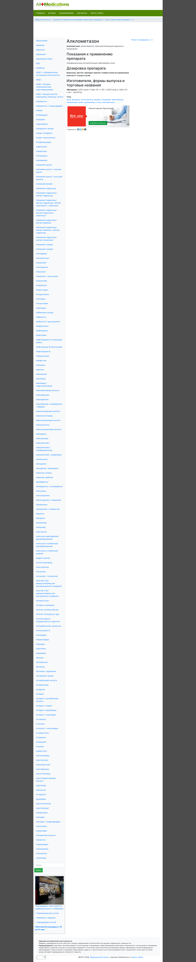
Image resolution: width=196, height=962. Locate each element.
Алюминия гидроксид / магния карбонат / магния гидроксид (47, 230)
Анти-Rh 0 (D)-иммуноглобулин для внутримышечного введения (49, 583)
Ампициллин (41, 504)
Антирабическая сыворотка (48, 626)
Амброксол (41, 317)
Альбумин (40, 119)
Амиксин (40, 369)
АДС (38, 63)
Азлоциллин (41, 853)
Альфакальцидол (43, 142)
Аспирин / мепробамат (46, 710)
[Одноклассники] (83, 129)
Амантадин (41, 308)
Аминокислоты (43, 425)
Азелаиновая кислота (45, 835)
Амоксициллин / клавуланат (48, 500)
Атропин (40, 746)
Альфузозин (41, 151)
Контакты (82, 13)
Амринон (40, 513)
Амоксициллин (42, 495)
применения (72, 102)
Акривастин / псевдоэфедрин (49, 106)
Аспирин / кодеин (44, 706)
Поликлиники (66, 13)
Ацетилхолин (42, 760)
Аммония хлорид (43, 473)
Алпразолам (41, 281)
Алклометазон (42, 258)
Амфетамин (41, 335)
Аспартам (40, 689)
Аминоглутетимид (44, 416)
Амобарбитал (42, 482)
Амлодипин (41, 464)
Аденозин (40, 50)
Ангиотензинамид (44, 562)
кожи (98, 102)
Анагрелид (41, 527)
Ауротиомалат (42, 808)
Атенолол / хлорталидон (47, 728)
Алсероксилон (42, 294)
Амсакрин (40, 518)
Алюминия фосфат (44, 184)
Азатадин (40, 817)
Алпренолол (41, 285)
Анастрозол (41, 532)
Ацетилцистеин (43, 764)
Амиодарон (41, 434)
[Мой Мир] (85, 129)
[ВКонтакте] (78, 129)
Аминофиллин (42, 399)
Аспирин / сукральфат (46, 715)
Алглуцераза (41, 156)
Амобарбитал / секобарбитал (49, 486)
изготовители (87, 99)
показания (106, 99)
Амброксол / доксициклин (48, 321)
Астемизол (41, 719)
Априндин (40, 644)
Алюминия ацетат (44, 165)
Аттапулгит (41, 794)
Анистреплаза (42, 567)
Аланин (39, 110)
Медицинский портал (42, 19)
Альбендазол (42, 115)
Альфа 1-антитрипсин (45, 137)
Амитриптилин (42, 443)
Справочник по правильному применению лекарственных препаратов (78, 19)
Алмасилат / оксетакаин (47, 276)
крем (80, 102)
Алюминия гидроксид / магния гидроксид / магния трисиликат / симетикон (48, 203)
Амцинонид (41, 523)
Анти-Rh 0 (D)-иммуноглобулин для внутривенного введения (47, 593)
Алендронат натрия (45, 128)
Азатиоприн (41, 826)
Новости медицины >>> (142, 40)
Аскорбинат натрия (45, 676)
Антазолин (40, 571)
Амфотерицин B (43, 351)
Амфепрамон (42, 330)
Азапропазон (42, 812)
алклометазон (108, 102)
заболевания (117, 99)
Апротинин (41, 648)
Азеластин (40, 840)
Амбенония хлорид (44, 312)
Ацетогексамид (43, 774)
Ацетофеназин (42, 769)
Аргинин (40, 658)
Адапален (40, 45)
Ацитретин (41, 790)
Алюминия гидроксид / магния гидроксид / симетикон (46, 213)
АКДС (38, 79)
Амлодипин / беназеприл (47, 468)
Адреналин (41, 54)
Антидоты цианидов (45, 605)
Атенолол (40, 724)
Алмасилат (41, 272)
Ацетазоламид (42, 755)
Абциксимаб (41, 41)
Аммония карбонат (44, 477)
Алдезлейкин (42, 124)
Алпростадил (42, 290)
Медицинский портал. (100, 957)
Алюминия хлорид (44, 244)
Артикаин (40, 667)
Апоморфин (41, 635)
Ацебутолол (41, 751)
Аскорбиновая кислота (46, 680)
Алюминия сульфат (44, 249)
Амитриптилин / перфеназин (49, 455)
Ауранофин (41, 799)
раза (69, 99)
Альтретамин (42, 303)
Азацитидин (41, 831)
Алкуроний (41, 263)
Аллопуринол (42, 267)
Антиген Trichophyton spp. (47, 614)
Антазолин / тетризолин (47, 576)
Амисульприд (42, 438)
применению (89, 102)
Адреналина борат (44, 59)
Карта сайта (97, 13)
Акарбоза (40, 68)
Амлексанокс (42, 459)
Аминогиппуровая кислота (48, 411)
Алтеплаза (40, 299)
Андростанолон (43, 558)
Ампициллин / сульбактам (48, 509)
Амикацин (40, 365)
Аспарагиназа (42, 685)
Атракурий (41, 742)
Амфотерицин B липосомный (49, 347)
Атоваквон (41, 737)
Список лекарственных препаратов (117, 19)
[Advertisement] (98, 29)
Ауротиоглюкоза (43, 803)
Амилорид (40, 378)
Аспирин (40, 694)
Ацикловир (41, 785)
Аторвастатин (42, 733)
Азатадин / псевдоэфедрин (48, 822)
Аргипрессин (42, 662)
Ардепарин (41, 653)
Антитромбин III (43, 630)
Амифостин (41, 360)
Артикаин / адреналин (46, 671)
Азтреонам (41, 858)
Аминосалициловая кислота (48, 429)
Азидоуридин (42, 844)
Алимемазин (41, 160)
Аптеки (52, 13)
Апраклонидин (42, 639)
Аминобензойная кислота (47, 390)
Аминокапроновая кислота (48, 420)
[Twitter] (80, 129)
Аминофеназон (42, 395)
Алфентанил (41, 147)
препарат (76, 99)
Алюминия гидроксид (46, 188)
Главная (40, 13)
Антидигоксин (42, 600)
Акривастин (41, 101)
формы (97, 99)
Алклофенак (41, 253)
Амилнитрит (41, 374)
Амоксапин (41, 491)
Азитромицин (42, 849)
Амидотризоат (42, 356)
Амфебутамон (42, 326)
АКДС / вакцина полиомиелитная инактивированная (44, 87)
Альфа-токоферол (44, 133)
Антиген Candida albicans (47, 610)
